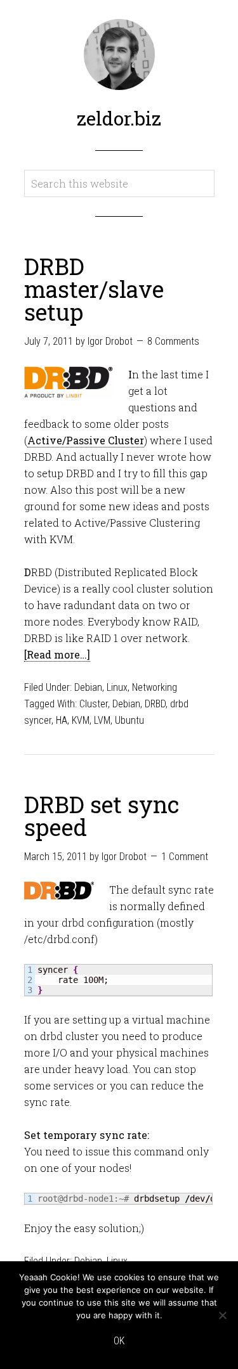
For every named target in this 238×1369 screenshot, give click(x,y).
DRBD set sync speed (101, 815)
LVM (102, 720)
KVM (80, 720)
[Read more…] (57, 654)
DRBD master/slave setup (94, 289)
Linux (117, 687)
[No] (222, 1315)
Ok (119, 1341)
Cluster (93, 704)
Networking (154, 687)
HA (61, 720)
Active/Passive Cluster (85, 440)
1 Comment (184, 857)
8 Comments (173, 341)
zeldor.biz (119, 118)
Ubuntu (129, 720)
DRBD (155, 704)
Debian (88, 687)
